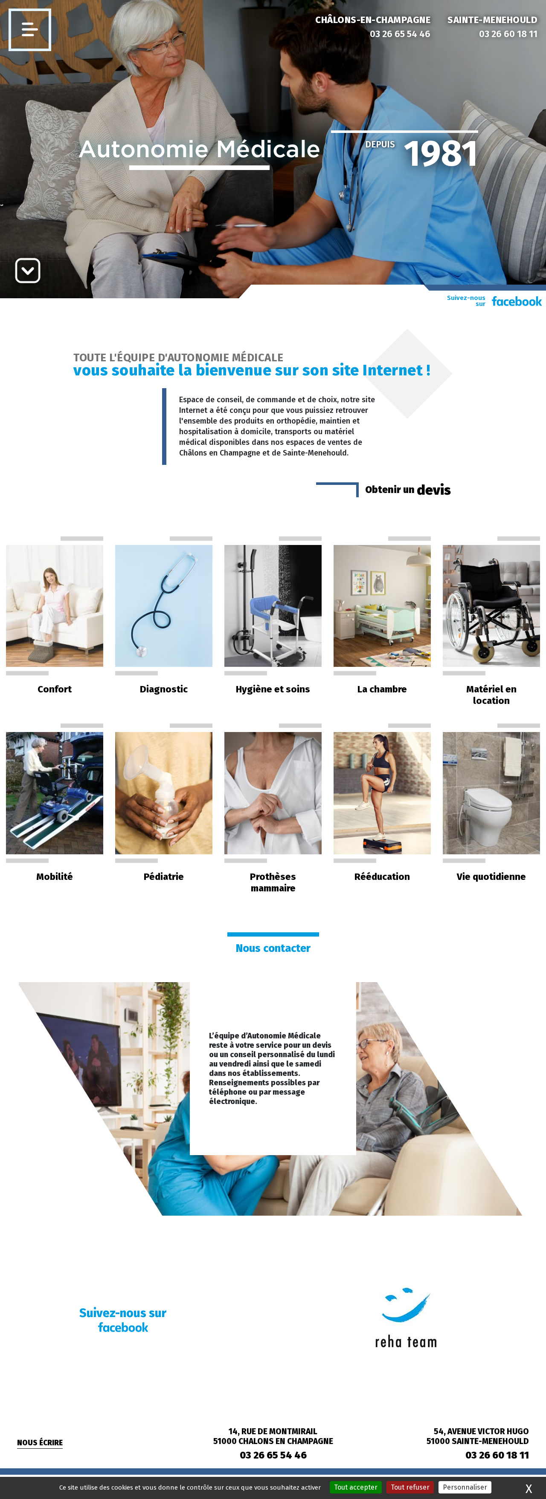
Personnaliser (465, 1487)
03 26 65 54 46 (400, 34)
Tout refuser (410, 1487)
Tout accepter (356, 1487)
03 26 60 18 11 (508, 34)
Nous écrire (40, 1442)
